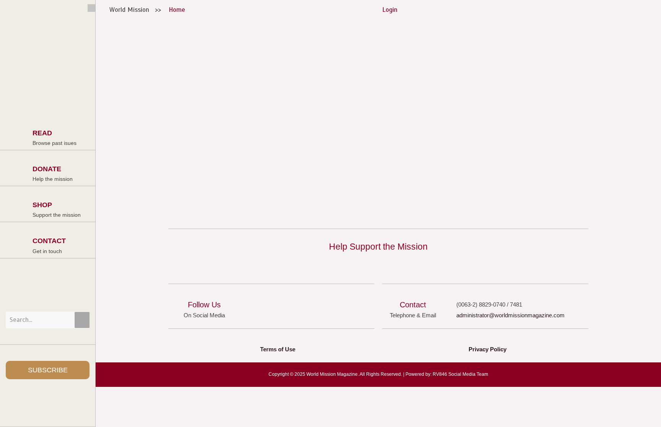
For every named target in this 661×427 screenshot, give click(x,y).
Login (389, 10)
